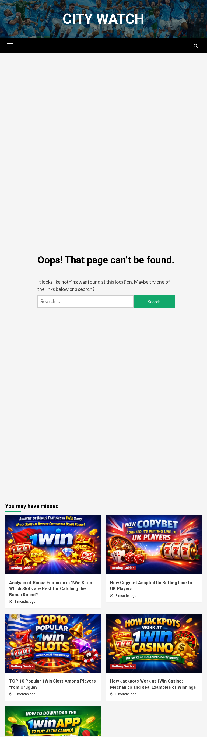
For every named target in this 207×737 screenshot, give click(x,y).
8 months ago (25, 602)
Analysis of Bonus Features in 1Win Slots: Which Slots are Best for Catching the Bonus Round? (51, 588)
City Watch (103, 19)
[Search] (195, 46)
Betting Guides (22, 568)
